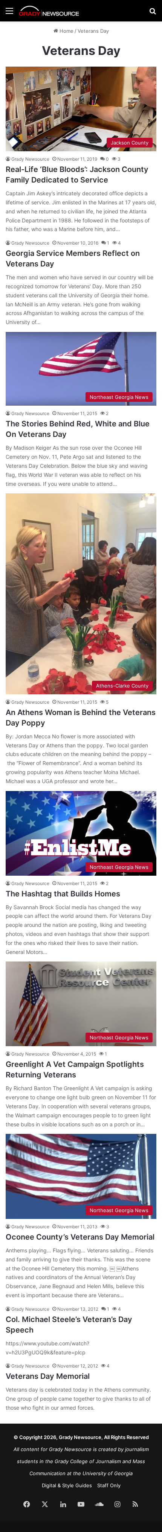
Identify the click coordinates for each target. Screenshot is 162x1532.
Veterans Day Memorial (48, 1376)
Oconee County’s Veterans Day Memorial (80, 1236)
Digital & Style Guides (67, 1485)
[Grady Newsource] (49, 10)
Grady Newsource (30, 159)
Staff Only (109, 1485)
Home (65, 31)
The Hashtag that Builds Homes (63, 893)
